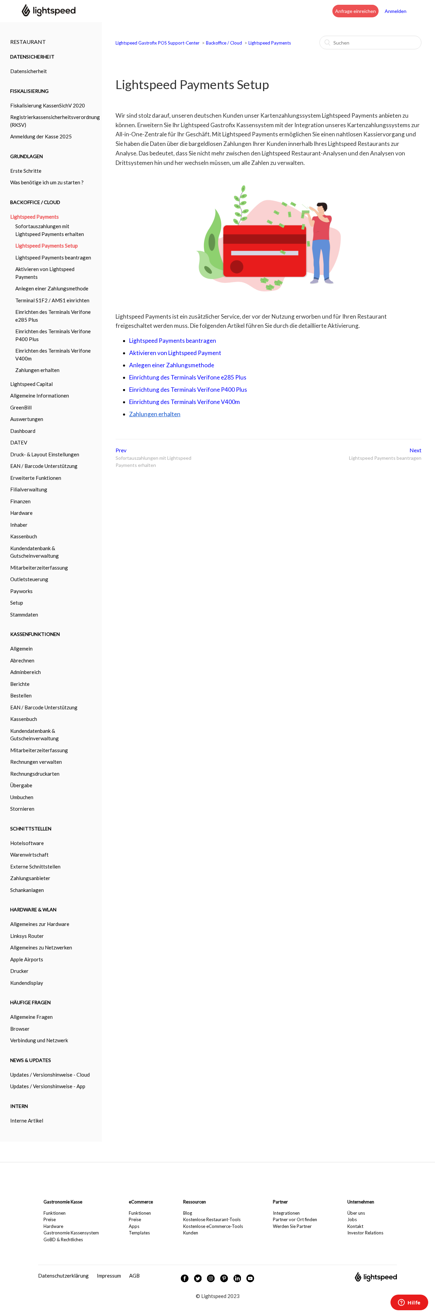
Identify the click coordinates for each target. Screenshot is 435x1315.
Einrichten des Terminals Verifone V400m (53, 354)
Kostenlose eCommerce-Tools (213, 1226)
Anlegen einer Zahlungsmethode (51, 288)
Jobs (352, 1219)
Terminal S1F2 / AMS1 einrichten (52, 300)
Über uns (356, 1213)
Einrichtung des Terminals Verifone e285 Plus (187, 377)
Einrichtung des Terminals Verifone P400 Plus (188, 389)
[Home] (48, 14)
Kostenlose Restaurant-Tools (212, 1219)
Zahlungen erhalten (37, 370)
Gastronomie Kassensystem (71, 1232)
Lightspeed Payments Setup (46, 245)
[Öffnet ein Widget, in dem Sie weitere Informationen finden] (409, 1303)
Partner (280, 1201)
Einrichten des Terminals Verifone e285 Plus (53, 316)
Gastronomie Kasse (63, 1201)
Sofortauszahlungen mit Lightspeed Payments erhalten (49, 230)
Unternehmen (360, 1201)
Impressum (109, 1275)
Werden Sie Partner (292, 1226)
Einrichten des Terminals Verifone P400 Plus (53, 335)
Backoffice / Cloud (224, 43)
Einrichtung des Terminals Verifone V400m (184, 401)
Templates (139, 1232)
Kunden (190, 1232)
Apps (134, 1226)
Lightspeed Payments (269, 43)
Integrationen (286, 1213)
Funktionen (55, 1213)
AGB (134, 1275)
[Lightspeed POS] (376, 1280)
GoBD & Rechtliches (63, 1239)
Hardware (53, 1226)
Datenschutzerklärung (63, 1275)
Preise (50, 1219)
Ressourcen (194, 1201)
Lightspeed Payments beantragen (53, 257)
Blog (187, 1213)
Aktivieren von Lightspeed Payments (44, 273)
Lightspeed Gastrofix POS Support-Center (158, 43)
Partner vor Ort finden (295, 1219)
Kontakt (355, 1226)
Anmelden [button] (395, 11)
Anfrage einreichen (355, 11)
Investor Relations (365, 1232)
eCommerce (141, 1201)
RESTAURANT (28, 41)
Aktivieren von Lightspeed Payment (175, 352)
